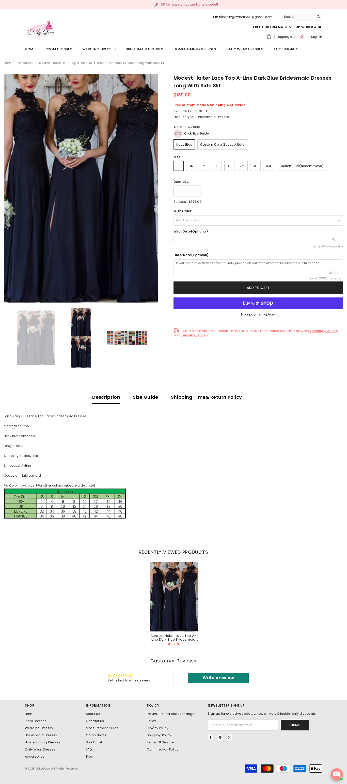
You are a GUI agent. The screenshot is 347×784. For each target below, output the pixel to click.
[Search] (301, 17)
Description (106, 397)
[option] (81, 188)
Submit (295, 725)
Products (26, 63)
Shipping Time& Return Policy (206, 397)
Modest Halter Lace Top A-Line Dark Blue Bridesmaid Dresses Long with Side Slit (173, 637)
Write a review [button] (218, 678)
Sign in (316, 37)
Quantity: (181, 181)
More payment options (258, 314)
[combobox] (297, 17)
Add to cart (258, 288)
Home (8, 63)
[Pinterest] (220, 737)
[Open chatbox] (337, 774)
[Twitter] (229, 737)
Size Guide (145, 397)
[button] (191, 133)
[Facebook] (210, 737)
